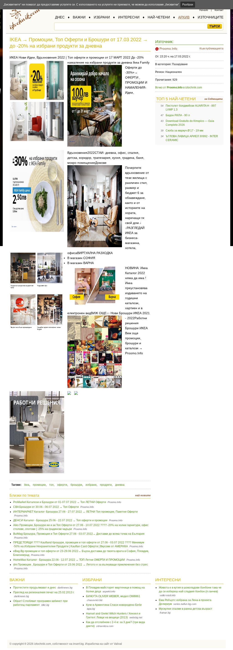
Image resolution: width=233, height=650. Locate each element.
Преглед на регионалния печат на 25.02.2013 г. (43, 592)
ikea (26, 484)
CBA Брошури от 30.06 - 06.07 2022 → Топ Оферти (46, 507)
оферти (62, 484)
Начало (203, 10)
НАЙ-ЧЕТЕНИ (159, 17)
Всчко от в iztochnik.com (178, 87)
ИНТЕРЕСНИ (128, 17)
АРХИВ (184, 17)
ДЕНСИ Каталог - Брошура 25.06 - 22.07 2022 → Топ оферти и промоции (60, 520)
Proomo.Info (168, 48)
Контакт (219, 10)
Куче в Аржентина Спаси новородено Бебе (114, 604)
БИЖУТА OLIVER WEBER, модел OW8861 (113, 596)
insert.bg (78, 643)
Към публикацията (211, 48)
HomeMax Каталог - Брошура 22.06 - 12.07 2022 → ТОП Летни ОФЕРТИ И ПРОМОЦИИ (69, 559)
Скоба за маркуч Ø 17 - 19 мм (184, 130)
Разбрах (187, 4)
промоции (39, 484)
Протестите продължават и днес (34, 587)
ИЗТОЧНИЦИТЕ (210, 17)
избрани (91, 484)
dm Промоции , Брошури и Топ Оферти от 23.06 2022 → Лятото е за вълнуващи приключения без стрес (80, 564)
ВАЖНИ (79, 17)
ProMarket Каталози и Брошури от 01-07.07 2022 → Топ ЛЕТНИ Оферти (59, 502)
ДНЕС (60, 17)
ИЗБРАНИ (102, 17)
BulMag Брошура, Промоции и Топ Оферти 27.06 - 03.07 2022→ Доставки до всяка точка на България (78, 533)
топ (51, 484)
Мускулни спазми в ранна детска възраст (185, 608)
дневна (119, 484)
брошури (76, 484)
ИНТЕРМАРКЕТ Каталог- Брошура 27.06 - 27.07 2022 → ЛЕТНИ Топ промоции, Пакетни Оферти (75, 511)
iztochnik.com (42, 643)
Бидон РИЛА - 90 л (178, 115)
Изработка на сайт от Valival (103, 643)
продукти (106, 484)
